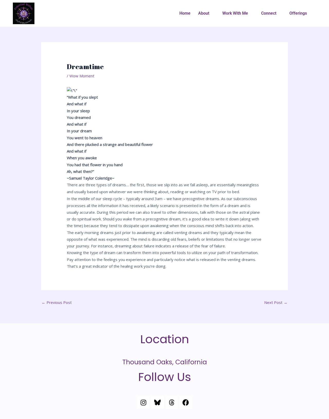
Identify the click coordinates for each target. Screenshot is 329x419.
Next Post (275, 302)
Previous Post (57, 302)
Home (184, 13)
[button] (206, 13)
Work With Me (235, 13)
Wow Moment (81, 75)
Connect (268, 13)
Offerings (298, 13)
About (203, 13)
